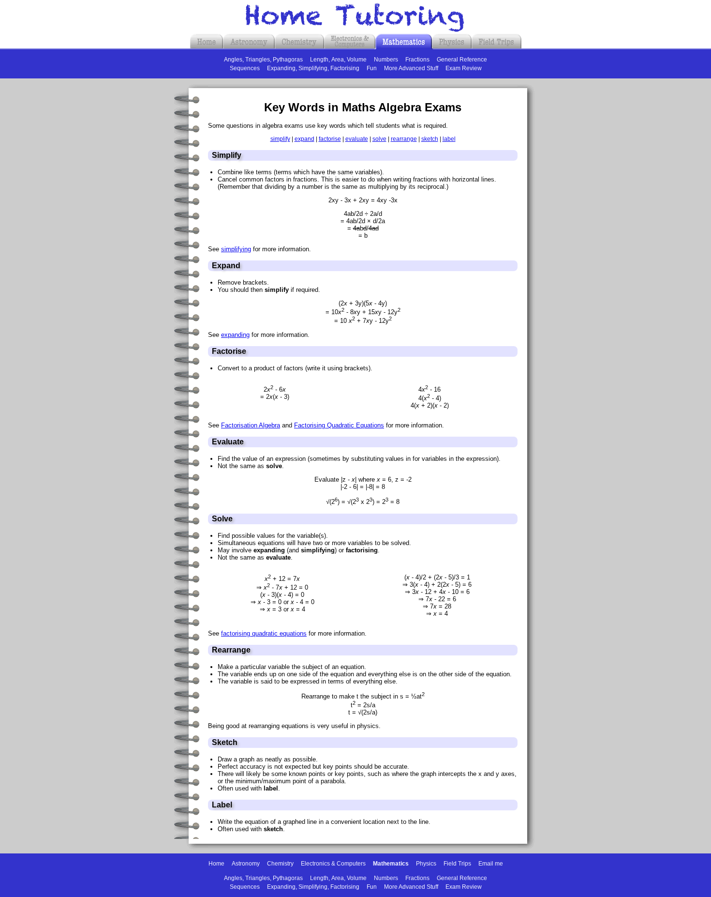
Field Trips (457, 863)
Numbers (386, 59)
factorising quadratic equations (264, 633)
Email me (490, 863)
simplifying (236, 249)
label (449, 139)
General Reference (462, 59)
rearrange (404, 139)
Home (216, 863)
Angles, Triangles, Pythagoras (263, 59)
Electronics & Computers (333, 863)
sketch (429, 139)
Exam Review (463, 68)
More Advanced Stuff (411, 68)
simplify (280, 139)
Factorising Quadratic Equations (339, 425)
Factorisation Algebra (250, 425)
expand (304, 139)
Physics (426, 863)
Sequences (245, 68)
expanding (235, 334)
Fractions (417, 59)
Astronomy (246, 863)
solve (379, 139)
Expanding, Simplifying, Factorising (313, 68)
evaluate (356, 139)
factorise (330, 139)
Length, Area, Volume (338, 59)
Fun (372, 68)
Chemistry (280, 863)
